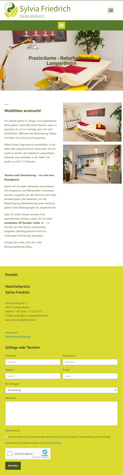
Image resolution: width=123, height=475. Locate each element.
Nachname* (69, 355)
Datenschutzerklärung (18, 336)
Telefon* (10, 370)
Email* (66, 370)
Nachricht (10, 398)
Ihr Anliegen (12, 383)
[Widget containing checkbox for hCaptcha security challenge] (28, 453)
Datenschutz (12, 430)
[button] (111, 10)
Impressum (11, 332)
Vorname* (10, 355)
